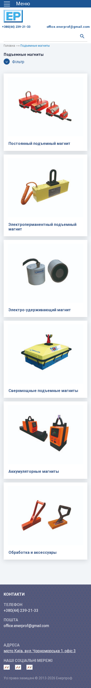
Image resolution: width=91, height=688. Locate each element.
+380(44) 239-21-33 (16, 27)
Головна (9, 45)
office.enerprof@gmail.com (68, 27)
